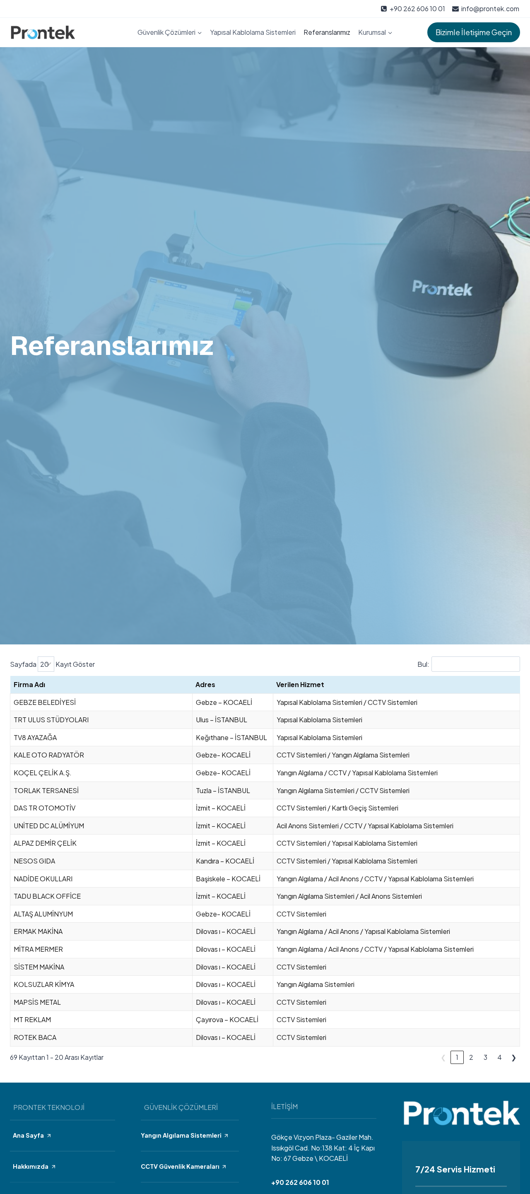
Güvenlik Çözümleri (181, 1107)
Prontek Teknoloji (48, 1107)
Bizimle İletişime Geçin (474, 32)
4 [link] (499, 1057)
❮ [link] (443, 1057)
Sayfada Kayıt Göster (52, 664)
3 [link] (485, 1057)
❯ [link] (513, 1057)
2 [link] (471, 1057)
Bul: (423, 664)
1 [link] (457, 1057)
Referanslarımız (327, 32)
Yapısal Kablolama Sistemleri (253, 32)
